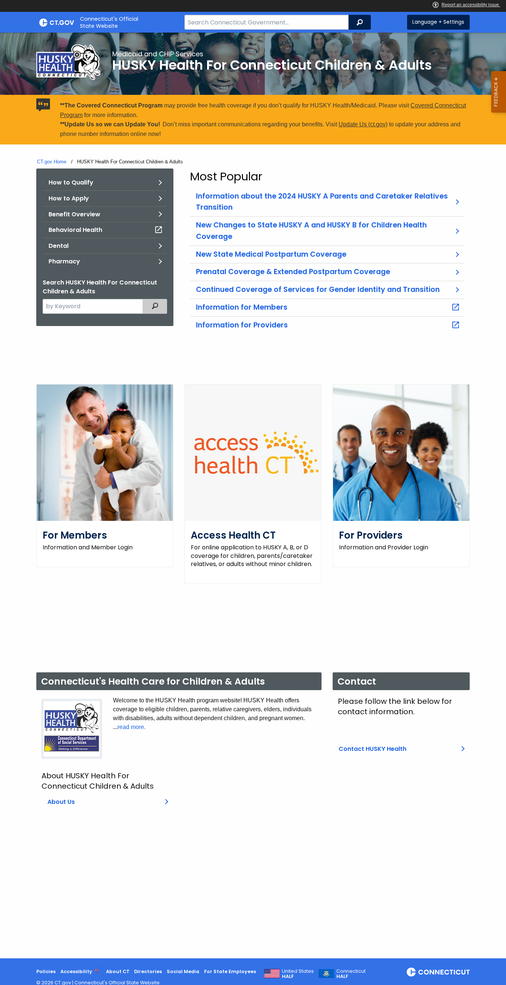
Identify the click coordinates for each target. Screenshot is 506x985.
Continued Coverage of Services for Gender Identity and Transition (318, 289)
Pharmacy (64, 261)
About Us (61, 802)
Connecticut (351, 974)
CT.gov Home (51, 161)
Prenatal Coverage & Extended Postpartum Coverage (293, 272)
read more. (131, 727)
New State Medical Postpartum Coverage (271, 254)
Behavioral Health (75, 230)
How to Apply (69, 198)
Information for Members (241, 307)
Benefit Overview (74, 214)
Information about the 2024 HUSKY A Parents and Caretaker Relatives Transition (322, 202)
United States (298, 974)
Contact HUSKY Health (372, 749)
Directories (148, 971)
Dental (59, 246)
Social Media (183, 971)
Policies (46, 971)
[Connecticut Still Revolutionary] (438, 972)
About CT (118, 971)
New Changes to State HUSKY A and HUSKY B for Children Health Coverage (311, 231)
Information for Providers (242, 325)
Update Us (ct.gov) (363, 124)
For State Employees (230, 971)
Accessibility (76, 971)
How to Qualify (71, 182)
